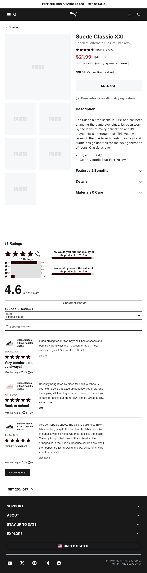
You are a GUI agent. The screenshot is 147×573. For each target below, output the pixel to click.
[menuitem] (10, 563)
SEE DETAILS (96, 4)
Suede (13, 27)
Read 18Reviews (104, 49)
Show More (17, 472)
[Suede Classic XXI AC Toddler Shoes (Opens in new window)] (9, 343)
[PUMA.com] (73, 14)
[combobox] (73, 315)
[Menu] (8, 14)
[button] (26, 262)
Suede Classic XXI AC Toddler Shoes (25, 342)
